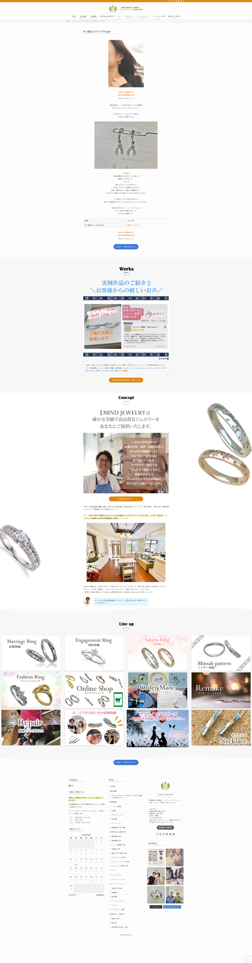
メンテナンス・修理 (117, 909)
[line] (176, 1)
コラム (112, 870)
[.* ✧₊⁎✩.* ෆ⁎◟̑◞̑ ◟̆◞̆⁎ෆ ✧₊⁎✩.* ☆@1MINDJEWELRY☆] (174, 857)
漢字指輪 (114, 819)
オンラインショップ (117, 884)
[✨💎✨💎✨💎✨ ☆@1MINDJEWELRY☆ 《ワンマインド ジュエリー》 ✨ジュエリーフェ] (156, 857)
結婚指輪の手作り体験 (118, 827)
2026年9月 (100, 895)
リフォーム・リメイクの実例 (120, 862)
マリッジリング (116, 823)
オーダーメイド (128, 368)
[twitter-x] (168, 1)
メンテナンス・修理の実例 (119, 866)
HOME (112, 786)
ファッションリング (117, 901)
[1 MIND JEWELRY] (126, 8)
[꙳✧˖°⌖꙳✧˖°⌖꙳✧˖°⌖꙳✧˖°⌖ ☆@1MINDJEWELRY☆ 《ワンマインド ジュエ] (156, 876)
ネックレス (114, 905)
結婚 (92, 368)
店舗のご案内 (115, 918)
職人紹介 (114, 923)
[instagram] (171, 1)
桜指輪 (111, 368)
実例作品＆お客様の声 (118, 832)
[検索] (184, 1)
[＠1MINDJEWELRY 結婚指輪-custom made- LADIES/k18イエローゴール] (156, 895)
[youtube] (178, 1)
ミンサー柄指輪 (116, 806)
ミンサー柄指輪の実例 (118, 845)
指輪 (95, 368)
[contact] (181, 1)
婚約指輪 (119, 368)
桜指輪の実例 (115, 849)
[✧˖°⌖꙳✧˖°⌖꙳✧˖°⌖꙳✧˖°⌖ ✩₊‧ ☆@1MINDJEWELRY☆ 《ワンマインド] (174, 895)
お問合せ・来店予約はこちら (126, 247)
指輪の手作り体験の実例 (119, 853)
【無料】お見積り (116, 888)
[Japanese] (72, 785)
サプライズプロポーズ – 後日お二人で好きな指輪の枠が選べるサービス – (126, 796)
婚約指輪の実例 (116, 836)
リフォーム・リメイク (143, 368)
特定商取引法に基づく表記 (119, 927)
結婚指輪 (113, 802)
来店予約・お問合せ (117, 914)
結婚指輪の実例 (116, 840)
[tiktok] (173, 1)
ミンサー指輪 (103, 368)
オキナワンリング (116, 815)
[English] (70, 785)
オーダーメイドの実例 (118, 857)
